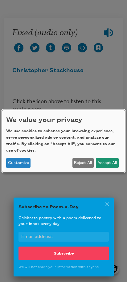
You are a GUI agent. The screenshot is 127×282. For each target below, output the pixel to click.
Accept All (107, 163)
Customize (18, 163)
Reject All (83, 163)
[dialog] (63, 141)
